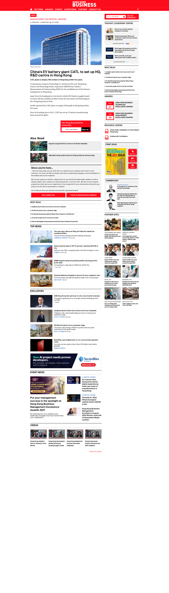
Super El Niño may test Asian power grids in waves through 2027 (112, 261)
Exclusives (37, 291)
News (33, 15)
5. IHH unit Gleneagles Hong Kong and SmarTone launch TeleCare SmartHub (54, 221)
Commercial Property (61, 238)
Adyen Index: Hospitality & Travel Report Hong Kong (124, 131)
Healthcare (57, 279)
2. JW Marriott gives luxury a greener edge (43, 210)
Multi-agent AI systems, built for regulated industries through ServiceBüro (126, 50)
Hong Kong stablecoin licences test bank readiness (74, 443)
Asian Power (108, 257)
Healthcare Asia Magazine (113, 301)
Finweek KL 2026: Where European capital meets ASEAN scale (91, 400)
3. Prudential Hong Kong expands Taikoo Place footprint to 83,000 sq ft (52, 214)
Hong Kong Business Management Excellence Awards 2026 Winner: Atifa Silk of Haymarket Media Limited (92, 414)
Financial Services (59, 348)
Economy (56, 252)
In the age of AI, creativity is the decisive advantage (127, 187)
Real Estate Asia (127, 301)
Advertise (132, 161)
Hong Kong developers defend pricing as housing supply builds (57, 443)
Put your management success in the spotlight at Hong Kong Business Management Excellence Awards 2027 (45, 403)
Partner (82, 9)
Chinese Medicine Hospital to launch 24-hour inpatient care (77, 275)
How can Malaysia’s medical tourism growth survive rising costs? (112, 305)
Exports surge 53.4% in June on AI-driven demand (68, 143)
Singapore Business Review (128, 233)
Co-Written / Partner (88, 377)
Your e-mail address (113, 16)
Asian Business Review (129, 257)
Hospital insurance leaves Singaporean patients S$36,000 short (130, 283)
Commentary (112, 180)
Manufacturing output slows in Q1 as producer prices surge (72, 155)
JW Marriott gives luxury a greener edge (69, 325)
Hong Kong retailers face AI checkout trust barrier (38, 443)
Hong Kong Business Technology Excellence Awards (124, 104)
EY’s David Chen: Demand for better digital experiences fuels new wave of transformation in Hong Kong (90, 385)
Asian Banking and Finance (113, 232)
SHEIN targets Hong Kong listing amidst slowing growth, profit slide (75, 261)
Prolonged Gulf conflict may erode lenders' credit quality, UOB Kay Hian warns (130, 238)
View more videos (95, 451)
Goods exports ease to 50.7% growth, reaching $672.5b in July (76, 247)
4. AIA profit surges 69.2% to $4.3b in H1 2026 (44, 218)
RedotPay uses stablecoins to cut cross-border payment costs (76, 341)
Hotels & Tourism (59, 317)
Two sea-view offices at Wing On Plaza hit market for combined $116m (74, 232)
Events (58, 9)
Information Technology (122, 184)
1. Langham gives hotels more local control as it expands (48, 206)
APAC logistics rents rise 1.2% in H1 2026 (130, 304)
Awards (49, 9)
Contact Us (95, 9)
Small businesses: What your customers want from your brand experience (126, 37)
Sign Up (133, 167)
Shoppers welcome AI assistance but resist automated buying (112, 283)
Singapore (62, 19)
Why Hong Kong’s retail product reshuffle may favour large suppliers (127, 204)
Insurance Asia (127, 279)
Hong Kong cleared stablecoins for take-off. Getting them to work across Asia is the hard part (127, 196)
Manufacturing (36, 19)
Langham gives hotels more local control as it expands (75, 310)
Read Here (132, 154)
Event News (37, 372)
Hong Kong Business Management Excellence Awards (124, 115)
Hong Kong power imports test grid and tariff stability (92, 443)
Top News (36, 226)
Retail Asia (108, 279)
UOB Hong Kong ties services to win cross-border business (77, 296)
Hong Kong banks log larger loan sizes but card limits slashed (113, 236)
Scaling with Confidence (119, 136)
